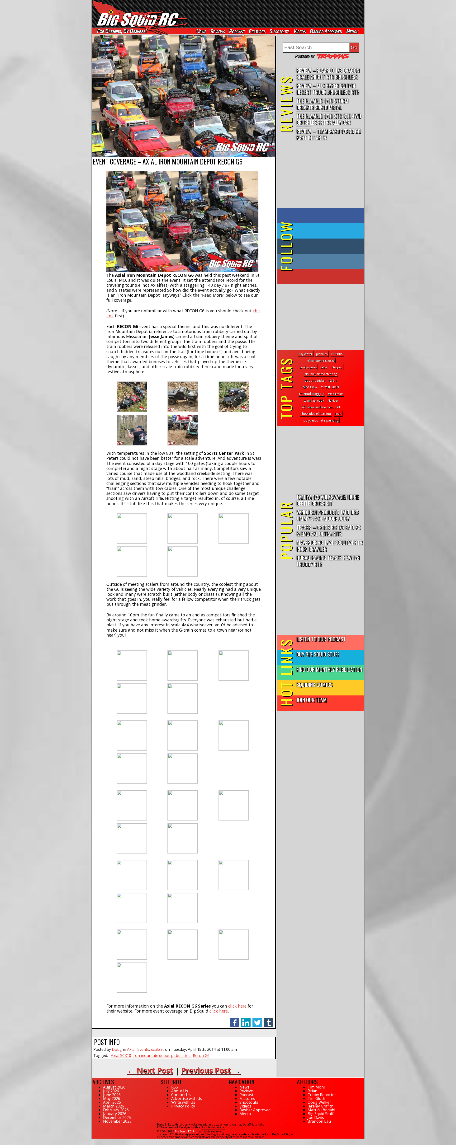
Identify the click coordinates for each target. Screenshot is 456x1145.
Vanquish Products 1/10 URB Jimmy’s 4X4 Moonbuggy (327, 515)
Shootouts (279, 31)
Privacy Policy (183, 1106)
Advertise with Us (186, 1098)
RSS (174, 1087)
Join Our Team (311, 700)
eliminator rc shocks (320, 361)
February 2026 (116, 1109)
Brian (312, 1090)
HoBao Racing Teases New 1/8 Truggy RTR (328, 561)
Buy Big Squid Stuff (318, 654)
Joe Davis (316, 1117)
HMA (338, 414)
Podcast (237, 31)
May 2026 (111, 1098)
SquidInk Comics (314, 684)
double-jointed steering (321, 374)
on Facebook (322, 215)
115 (94, 1141)
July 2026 (111, 1090)
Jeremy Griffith (320, 1106)
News (201, 31)
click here (237, 1006)
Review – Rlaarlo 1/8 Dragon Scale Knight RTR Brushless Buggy (327, 73)
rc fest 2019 (330, 387)
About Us (179, 1090)
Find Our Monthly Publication (329, 669)
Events (143, 1049)
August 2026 (114, 1087)
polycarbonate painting (321, 420)
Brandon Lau (319, 1121)
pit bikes (322, 354)
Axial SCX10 (121, 1055)
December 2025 (117, 1117)
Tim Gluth (316, 1098)
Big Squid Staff (320, 1113)
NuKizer (333, 401)
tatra (323, 367)
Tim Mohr (316, 1087)
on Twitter (327, 231)
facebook (234, 1020)
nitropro (336, 367)
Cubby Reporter (322, 1094)
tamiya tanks (308, 367)
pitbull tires (181, 1055)
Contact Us (181, 1094)
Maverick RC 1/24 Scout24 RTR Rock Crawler (329, 545)
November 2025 (117, 1121)
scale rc (157, 1049)
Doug (117, 1049)
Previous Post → (210, 1070)
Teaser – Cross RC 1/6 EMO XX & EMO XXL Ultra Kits (328, 530)
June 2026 (112, 1094)
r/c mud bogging (311, 393)
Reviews (217, 31)
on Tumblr (327, 246)
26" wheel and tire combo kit (321, 407)
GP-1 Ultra (310, 387)
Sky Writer (305, 354)
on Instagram (320, 261)
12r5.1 (332, 381)
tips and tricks (315, 380)
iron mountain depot (151, 1055)
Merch (352, 31)
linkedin (246, 1020)
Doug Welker (319, 1102)
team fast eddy (314, 401)
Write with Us (183, 1102)
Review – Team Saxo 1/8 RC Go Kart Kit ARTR (328, 134)
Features (257, 31)
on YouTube (325, 276)
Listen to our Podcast (321, 639)
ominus (337, 354)
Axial (131, 1049)
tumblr (268, 1020)
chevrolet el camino (315, 413)
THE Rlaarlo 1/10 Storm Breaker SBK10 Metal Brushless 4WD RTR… (322, 104)
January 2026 (114, 1113)
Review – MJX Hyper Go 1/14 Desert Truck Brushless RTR (327, 88)
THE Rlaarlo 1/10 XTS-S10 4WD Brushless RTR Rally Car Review (328, 119)
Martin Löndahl (321, 1109)
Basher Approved (326, 31)
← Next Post (150, 1070)
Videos (300, 31)
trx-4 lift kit (335, 394)
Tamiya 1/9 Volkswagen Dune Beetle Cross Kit (327, 500)
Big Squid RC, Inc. (186, 1131)
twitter (257, 1020)
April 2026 (112, 1102)
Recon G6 (201, 1055)
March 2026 (113, 1106)
